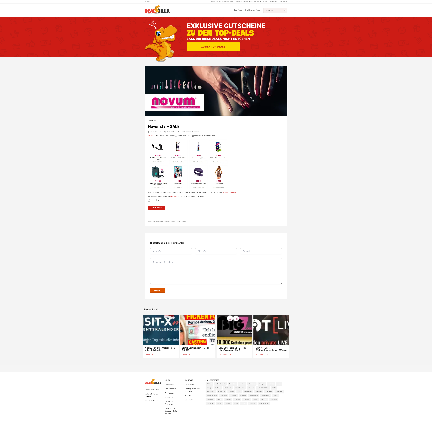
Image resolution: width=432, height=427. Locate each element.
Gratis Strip (169, 397)
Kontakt (188, 395)
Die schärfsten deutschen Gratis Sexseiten (171, 411)
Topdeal (219, 403)
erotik (274, 388)
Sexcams (228, 399)
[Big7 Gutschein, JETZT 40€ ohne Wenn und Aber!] (234, 330)
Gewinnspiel (248, 392)
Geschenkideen (282, 1)
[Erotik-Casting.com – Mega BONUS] (198, 330)
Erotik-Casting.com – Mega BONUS (195, 349)
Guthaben (259, 392)
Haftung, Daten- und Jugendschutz (192, 390)
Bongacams (273, 1)
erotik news (210, 392)
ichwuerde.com (212, 396)
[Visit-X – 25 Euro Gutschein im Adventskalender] (161, 330)
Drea (160, 132)
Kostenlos (224, 396)
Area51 (232, 1)
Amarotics (232, 384)
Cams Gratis (169, 384)
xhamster (252, 403)
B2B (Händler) (190, 384)
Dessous (251, 388)
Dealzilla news (239, 388)
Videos (228, 403)
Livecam (233, 396)
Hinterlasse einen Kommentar (190, 132)
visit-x (236, 403)
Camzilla (245, 1)
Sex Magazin (238, 1)
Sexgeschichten (170, 389)
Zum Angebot (157, 208)
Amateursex (169, 393)
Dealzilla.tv (227, 388)
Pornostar (210, 399)
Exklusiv (231, 392)
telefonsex (273, 399)
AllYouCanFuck (220, 384)
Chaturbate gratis (224, 1)
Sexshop (178, 221)
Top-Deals (238, 10)
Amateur (242, 384)
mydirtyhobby (266, 396)
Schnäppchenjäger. (229, 192)
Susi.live (263, 399)
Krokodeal (265, 1)
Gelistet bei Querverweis (169, 403)
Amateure (252, 384)
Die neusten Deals (252, 10)
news (275, 396)
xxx (217, 1)
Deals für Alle (171, 132)
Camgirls (262, 384)
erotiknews (221, 392)
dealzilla (217, 388)
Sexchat (237, 399)
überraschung (263, 403)
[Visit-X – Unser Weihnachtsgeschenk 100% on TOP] (271, 330)
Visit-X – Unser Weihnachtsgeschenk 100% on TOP (271, 349)
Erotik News (148, 1)
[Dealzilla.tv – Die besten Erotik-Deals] (157, 10)
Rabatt (173, 221)
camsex (271, 384)
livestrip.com (254, 396)
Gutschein (167, 221)
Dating (209, 388)
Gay (239, 392)
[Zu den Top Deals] (213, 46)
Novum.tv (151, 136)
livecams (243, 396)
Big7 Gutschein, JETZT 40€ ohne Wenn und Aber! (232, 349)
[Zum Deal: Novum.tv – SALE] (216, 91)
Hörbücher (279, 392)
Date (279, 384)
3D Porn (209, 384)
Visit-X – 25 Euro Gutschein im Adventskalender (160, 349)
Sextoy (184, 221)
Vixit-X (244, 403)
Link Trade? (189, 400)
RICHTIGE (173, 196)
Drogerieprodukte (157, 221)
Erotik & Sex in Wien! (255, 1)
